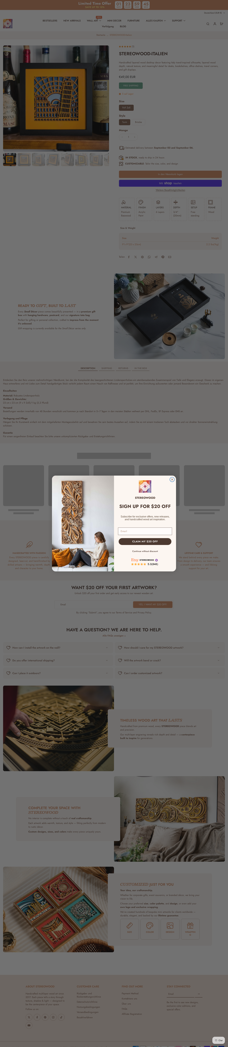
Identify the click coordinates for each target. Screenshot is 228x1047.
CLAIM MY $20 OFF (145, 541)
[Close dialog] (172, 479)
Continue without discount (145, 551)
